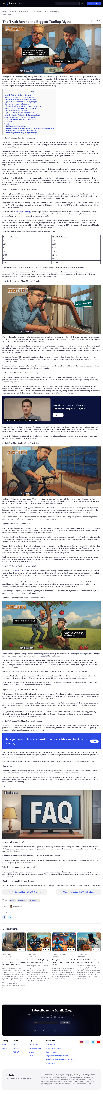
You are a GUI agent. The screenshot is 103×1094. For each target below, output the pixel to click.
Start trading (93, 4)
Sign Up (4, 1048)
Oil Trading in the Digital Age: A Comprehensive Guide (38, 961)
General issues (33, 1044)
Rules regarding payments (54, 1048)
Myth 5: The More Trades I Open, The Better (20, 108)
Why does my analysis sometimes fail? (21, 131)
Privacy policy (50, 1044)
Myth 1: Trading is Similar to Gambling (17, 95)
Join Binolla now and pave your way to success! (24, 106)
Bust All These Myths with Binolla (16, 104)
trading (38, 81)
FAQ (6, 124)
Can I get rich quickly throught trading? (21, 133)
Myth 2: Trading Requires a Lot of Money (19, 97)
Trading (5, 1041)
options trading (34, 900)
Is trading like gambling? (16, 126)
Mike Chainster (18, 906)
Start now (58, 415)
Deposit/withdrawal (35, 1048)
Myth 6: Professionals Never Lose (16, 111)
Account (31, 1052)
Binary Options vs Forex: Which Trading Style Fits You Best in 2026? (63, 962)
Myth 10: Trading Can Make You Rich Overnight (21, 119)
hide (33, 91)
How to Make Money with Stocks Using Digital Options (88, 961)
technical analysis (19, 571)
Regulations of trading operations (57, 1056)
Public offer (66, 1031)
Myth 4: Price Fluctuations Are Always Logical (20, 102)
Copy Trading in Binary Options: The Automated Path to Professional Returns (13, 962)
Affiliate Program (18, 1052)
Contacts (16, 1048)
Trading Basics (6, 954)
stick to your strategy (23, 212)
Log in (4, 1044)
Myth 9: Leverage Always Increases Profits (20, 117)
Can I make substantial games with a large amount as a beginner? (30, 128)
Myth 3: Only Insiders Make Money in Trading (20, 99)
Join (94, 741)
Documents (50, 1041)
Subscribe (65, 1022)
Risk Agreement (51, 1063)
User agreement (51, 1052)
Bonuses (31, 1056)
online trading (22, 900)
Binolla (15, 1041)
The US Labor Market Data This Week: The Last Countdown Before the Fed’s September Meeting (76, 892)
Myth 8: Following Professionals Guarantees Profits (22, 115)
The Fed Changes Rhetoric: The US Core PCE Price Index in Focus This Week (24, 892)
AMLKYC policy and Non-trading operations (60, 1059)
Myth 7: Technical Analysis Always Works (19, 113)
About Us (16, 1044)
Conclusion (8, 122)
